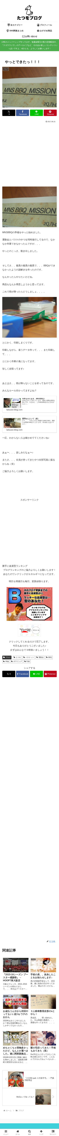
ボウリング (17, 661)
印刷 (28, 661)
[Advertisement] (29, 154)
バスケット (29, 657)
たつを (18, 657)
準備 (7, 661)
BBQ (50, 657)
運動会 (41, 657)
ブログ (8, 657)
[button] (50, 613)
